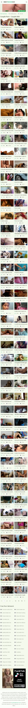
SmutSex (9, 2)
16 (21, 601)
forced (21, 13)
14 (15, 601)
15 (18, 601)
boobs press (13, 13)
